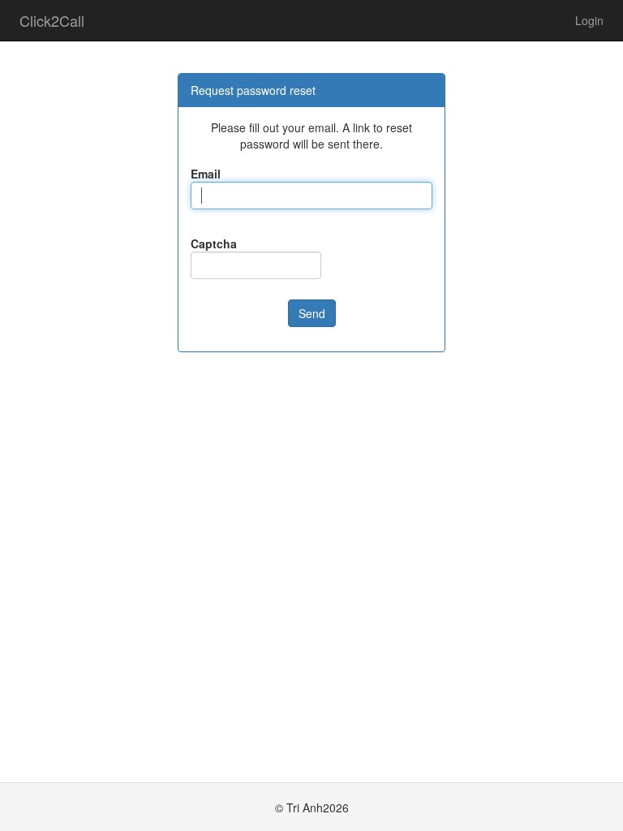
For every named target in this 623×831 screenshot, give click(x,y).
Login (589, 20)
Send (312, 313)
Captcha (214, 243)
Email (206, 174)
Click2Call (51, 20)
